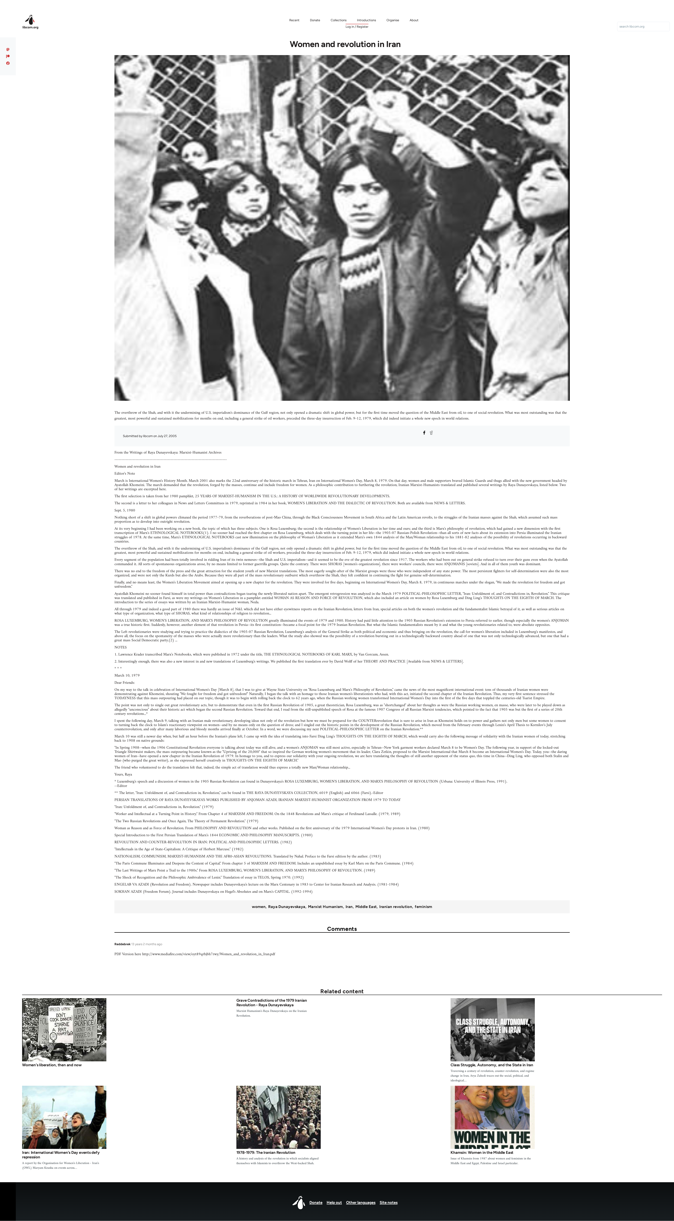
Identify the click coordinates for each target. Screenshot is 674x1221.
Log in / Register (357, 27)
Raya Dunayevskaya (286, 906)
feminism (423, 906)
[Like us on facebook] (8, 63)
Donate (315, 1202)
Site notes (389, 1202)
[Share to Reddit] (431, 432)
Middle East (366, 906)
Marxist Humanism (325, 906)
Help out (334, 1202)
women (259, 906)
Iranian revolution (395, 906)
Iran (349, 906)
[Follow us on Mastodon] (8, 49)
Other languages (360, 1202)
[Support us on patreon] (8, 56)
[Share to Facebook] (424, 432)
